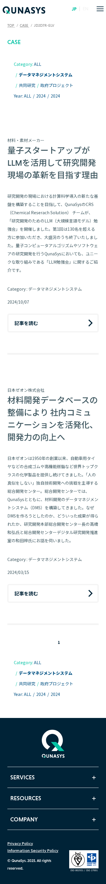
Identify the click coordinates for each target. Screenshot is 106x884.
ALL (37, 64)
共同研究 (27, 85)
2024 (41, 96)
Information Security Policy (32, 850)
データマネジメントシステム (45, 75)
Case (24, 25)
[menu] (100, 9)
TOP (11, 25)
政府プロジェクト (56, 85)
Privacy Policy (20, 843)
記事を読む (26, 323)
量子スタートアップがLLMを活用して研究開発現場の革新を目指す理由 (52, 163)
